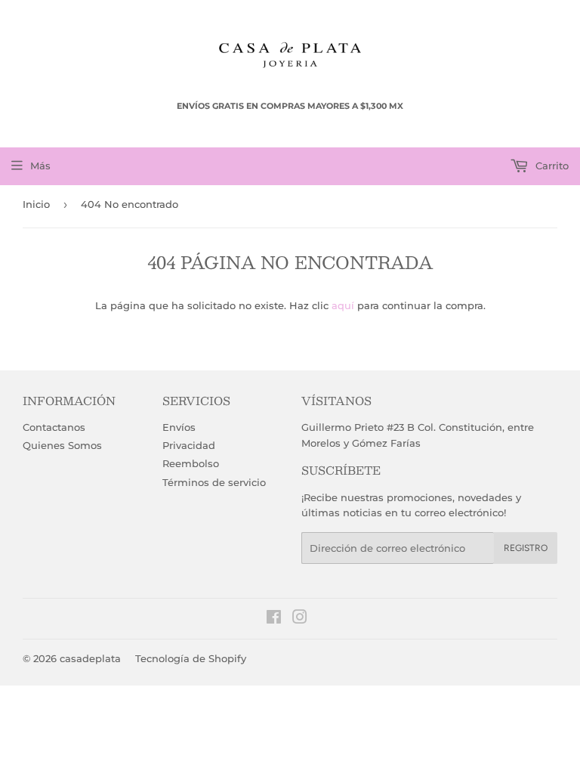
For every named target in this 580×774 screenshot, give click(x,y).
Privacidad (188, 445)
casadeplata (90, 658)
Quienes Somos (62, 445)
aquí (343, 305)
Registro (526, 548)
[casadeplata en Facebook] (274, 619)
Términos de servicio (214, 482)
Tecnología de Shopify (190, 658)
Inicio (36, 204)
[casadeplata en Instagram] (299, 619)
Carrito (550, 165)
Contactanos (54, 427)
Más (40, 165)
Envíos (179, 427)
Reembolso (190, 463)
